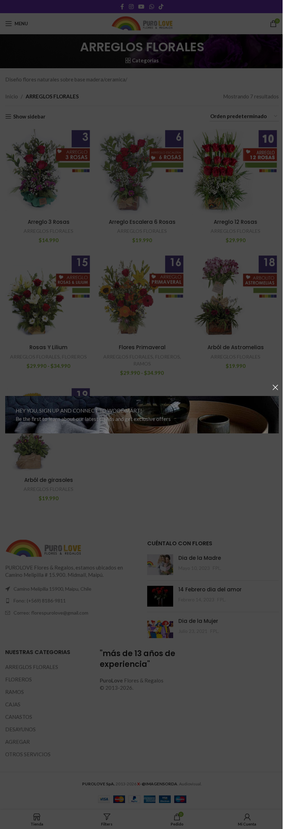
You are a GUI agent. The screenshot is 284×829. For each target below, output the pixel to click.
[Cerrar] (275, 387)
